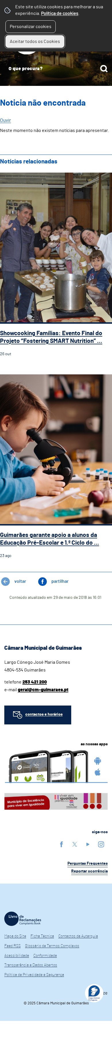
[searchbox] (56, 69)
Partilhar (60, 581)
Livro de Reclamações (22, 919)
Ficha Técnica (42, 936)
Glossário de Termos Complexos (52, 946)
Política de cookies (59, 13)
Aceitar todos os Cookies (35, 41)
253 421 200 (34, 682)
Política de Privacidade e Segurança (34, 975)
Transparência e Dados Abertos (30, 965)
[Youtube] (87, 844)
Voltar (20, 581)
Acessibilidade (16, 956)
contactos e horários (44, 714)
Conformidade (45, 956)
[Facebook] (61, 844)
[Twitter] (74, 844)
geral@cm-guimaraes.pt (43, 690)
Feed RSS (12, 946)
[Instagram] (101, 844)
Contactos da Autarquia (78, 936)
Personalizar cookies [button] (30, 26)
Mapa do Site (15, 936)
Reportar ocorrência (89, 871)
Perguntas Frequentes (87, 864)
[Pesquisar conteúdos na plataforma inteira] (104, 69)
